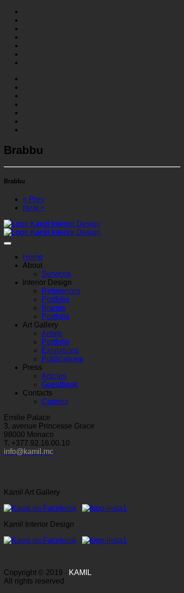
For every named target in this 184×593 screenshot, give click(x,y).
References (61, 291)
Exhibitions (60, 350)
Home (33, 257)
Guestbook (60, 384)
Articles (54, 376)
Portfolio (55, 299)
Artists (52, 333)
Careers (55, 401)
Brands (54, 308)
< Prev (33, 199)
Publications (62, 359)
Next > (33, 208)
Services (56, 274)
